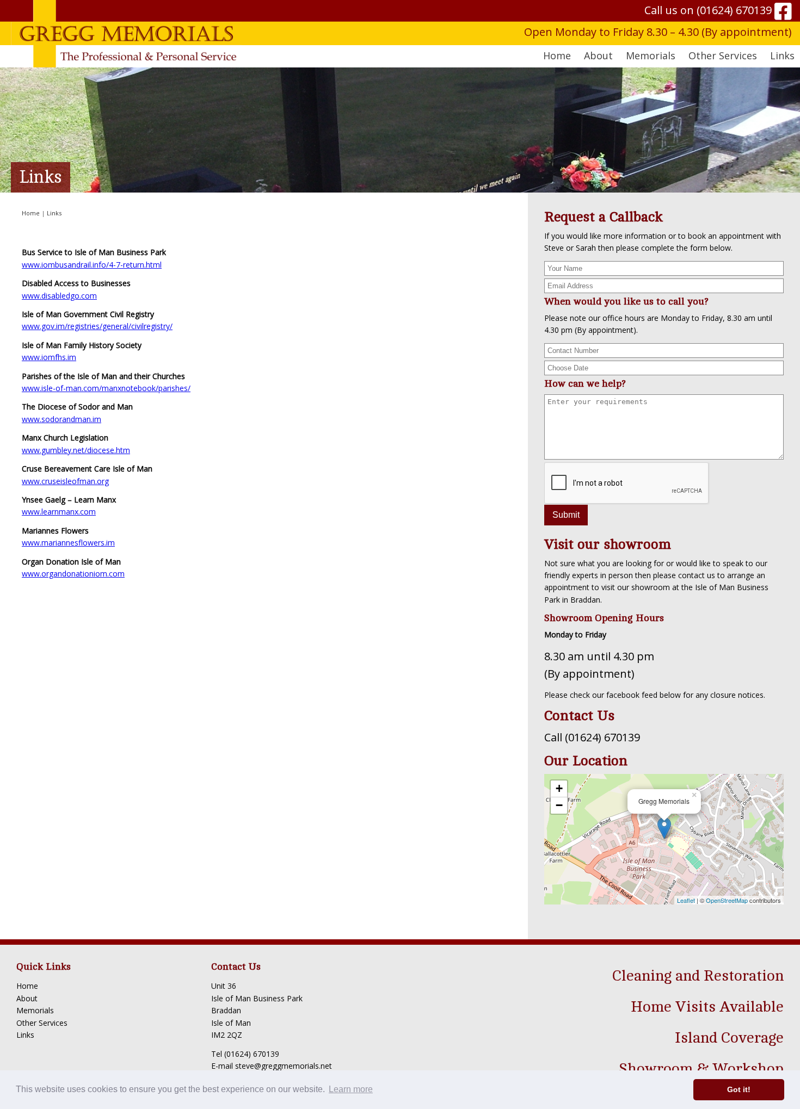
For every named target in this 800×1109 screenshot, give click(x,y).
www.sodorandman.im (61, 419)
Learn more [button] (351, 1089)
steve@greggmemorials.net (283, 1066)
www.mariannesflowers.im (68, 542)
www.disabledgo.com (59, 295)
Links (782, 55)
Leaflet (686, 900)
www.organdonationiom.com (73, 573)
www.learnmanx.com (59, 511)
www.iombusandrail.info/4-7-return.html (92, 264)
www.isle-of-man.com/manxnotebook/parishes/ (106, 388)
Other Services (41, 1023)
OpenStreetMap (727, 900)
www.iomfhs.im (49, 357)
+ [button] (559, 788)
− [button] (559, 805)
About (27, 998)
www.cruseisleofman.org (65, 481)
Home (557, 55)
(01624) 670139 (734, 10)
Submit (566, 514)
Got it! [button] (738, 1089)
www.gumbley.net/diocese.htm (76, 450)
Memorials (35, 1010)
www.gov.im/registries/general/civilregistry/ (97, 326)
